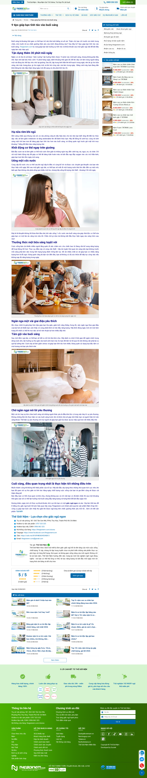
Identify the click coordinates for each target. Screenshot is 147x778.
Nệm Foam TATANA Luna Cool (122, 129)
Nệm (13, 736)
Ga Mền (14, 739)
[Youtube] (120, 734)
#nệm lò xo (121, 49)
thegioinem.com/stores (35, 723)
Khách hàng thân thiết (42, 736)
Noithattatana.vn (84, 742)
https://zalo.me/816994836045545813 (34, 536)
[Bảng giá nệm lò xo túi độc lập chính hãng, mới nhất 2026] (18, 625)
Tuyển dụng (60, 736)
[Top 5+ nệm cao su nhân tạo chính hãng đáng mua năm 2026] (63, 602)
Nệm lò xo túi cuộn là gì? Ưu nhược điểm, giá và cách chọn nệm (83, 626)
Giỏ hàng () (128, 2)
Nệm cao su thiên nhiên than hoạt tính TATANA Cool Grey (124, 65)
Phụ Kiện (14, 745)
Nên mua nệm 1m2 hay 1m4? (38, 612)
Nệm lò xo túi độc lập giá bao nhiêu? (82, 637)
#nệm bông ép (109, 52)
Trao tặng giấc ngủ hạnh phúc (67, 718)
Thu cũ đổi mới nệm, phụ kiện (67, 715)
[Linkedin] (132, 734)
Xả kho (14, 750)
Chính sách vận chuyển (127, 9)
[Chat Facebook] (142, 759)
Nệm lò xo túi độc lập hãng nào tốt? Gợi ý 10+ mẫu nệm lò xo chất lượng (83, 614)
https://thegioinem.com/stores (43, 530)
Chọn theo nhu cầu (18, 734)
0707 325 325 (41, 524)
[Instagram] (126, 734)
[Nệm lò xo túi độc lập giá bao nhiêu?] (63, 637)
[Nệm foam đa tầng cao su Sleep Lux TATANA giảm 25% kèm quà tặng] (107, 80)
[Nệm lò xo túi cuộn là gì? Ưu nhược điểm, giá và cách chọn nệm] (63, 625)
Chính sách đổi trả (41, 747)
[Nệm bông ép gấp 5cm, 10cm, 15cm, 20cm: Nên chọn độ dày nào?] (18, 649)
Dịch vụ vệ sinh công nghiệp (19, 754)
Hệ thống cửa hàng (63, 742)
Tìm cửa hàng (83, 9)
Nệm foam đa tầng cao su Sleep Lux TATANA (123, 78)
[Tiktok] (114, 734)
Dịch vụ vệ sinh (72, 15)
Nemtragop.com (84, 736)
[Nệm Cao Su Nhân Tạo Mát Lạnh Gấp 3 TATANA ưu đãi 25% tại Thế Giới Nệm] (107, 118)
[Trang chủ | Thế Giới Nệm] (23, 8)
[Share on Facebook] (89, 30)
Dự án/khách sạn (110, 15)
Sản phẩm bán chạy (18, 758)
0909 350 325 (112, 2)
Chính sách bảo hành (42, 742)
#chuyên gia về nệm (111, 37)
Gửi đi (118, 722)
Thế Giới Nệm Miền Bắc (87, 745)
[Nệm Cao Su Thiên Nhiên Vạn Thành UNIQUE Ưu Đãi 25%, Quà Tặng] (107, 93)
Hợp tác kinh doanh (41, 739)
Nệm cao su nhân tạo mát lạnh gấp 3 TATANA (123, 116)
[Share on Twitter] (92, 30)
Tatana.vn (82, 739)
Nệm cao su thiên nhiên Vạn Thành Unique (123, 91)
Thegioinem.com (26, 47)
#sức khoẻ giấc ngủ (123, 29)
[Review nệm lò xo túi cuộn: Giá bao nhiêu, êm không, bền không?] (18, 637)
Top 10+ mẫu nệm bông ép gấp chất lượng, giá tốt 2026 (83, 649)
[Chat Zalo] (142, 753)
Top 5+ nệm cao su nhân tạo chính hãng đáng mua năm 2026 (84, 601)
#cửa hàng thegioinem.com (114, 45)
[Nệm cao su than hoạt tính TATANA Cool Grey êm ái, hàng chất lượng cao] (107, 68)
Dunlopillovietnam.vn (86, 734)
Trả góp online (104, 9)
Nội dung (18, 35)
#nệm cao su (109, 49)
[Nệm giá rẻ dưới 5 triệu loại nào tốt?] (18, 602)
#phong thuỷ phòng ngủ (113, 33)
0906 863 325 (39, 527)
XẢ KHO (84, 15)
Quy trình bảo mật (40, 753)
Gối (12, 742)
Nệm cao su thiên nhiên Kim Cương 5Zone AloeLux (123, 103)
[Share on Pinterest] (98, 30)
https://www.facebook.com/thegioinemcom (40, 533)
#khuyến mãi (108, 29)
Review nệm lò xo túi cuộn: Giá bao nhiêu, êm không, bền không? (38, 637)
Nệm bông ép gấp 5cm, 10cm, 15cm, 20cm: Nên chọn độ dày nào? (38, 649)
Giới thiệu (59, 734)
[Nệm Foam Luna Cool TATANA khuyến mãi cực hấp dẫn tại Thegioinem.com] (107, 131)
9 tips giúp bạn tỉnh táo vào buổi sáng (44, 20)
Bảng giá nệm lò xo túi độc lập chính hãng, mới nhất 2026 (38, 625)
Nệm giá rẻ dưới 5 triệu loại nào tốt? (38, 601)
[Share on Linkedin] (95, 30)
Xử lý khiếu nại (39, 734)
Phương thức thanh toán (43, 750)
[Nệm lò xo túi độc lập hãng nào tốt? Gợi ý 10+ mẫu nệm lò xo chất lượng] (63, 614)
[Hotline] (142, 765)
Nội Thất (14, 747)
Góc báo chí (95, 15)
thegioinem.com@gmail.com (32, 539)
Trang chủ (18, 20)
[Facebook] (109, 734)
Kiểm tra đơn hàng (41, 756)
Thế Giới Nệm (32, 30)
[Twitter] (103, 739)
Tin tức (58, 15)
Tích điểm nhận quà (63, 720)
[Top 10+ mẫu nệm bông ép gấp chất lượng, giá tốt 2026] (63, 649)
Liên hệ (124, 15)
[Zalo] (103, 734)
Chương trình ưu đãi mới (65, 712)
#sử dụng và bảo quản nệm (114, 41)
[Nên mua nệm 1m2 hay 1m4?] (18, 614)
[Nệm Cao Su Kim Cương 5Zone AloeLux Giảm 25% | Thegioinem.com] (107, 106)
